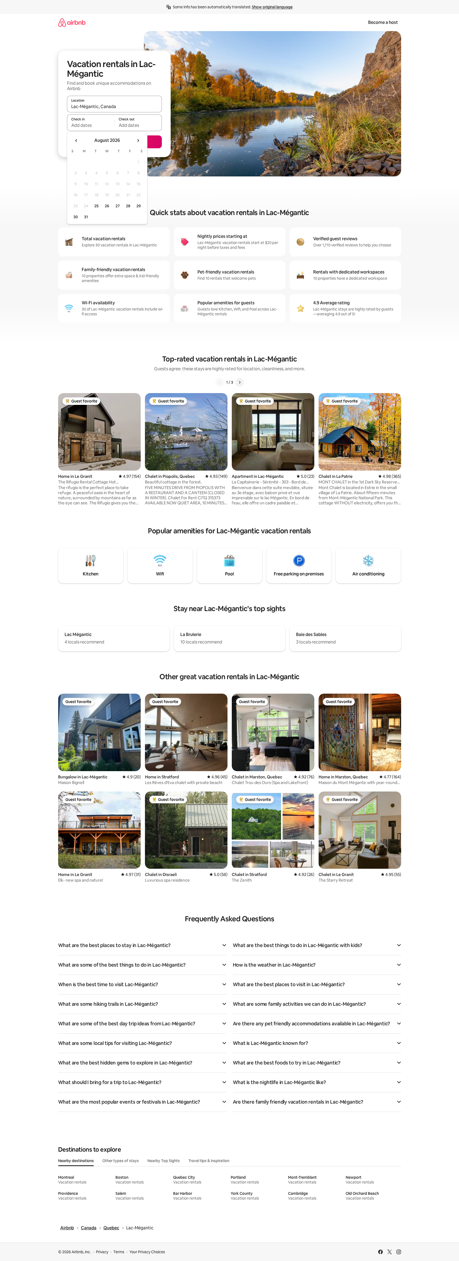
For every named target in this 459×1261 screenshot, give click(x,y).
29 (138, 206)
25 (96, 206)
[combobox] (114, 106)
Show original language (272, 7)
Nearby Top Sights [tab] (163, 1160)
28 (128, 206)
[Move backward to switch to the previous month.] (76, 140)
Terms (118, 1251)
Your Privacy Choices (147, 1251)
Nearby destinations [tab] (76, 1160)
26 (107, 206)
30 (75, 217)
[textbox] (90, 125)
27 (117, 206)
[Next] (239, 382)
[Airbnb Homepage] (71, 22)
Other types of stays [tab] (120, 1160)
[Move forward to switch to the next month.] (138, 140)
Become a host (383, 22)
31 (86, 217)
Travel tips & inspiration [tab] (208, 1160)
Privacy (102, 1251)
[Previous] (219, 382)
